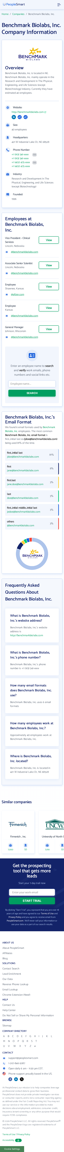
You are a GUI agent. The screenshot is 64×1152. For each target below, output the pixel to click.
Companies (18, 14)
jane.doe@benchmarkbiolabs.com (25, 484)
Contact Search (10, 968)
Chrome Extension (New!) (16, 995)
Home (5, 14)
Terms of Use (47, 914)
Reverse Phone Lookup (15, 984)
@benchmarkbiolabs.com (24, 252)
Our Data (7, 979)
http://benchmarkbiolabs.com (28, 112)
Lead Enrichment (11, 974)
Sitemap (6, 1025)
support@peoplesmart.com (23, 1058)
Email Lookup (10, 989)
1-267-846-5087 (16, 1063)
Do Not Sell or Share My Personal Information (28, 1015)
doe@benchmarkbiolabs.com (22, 498)
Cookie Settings (12, 1149)
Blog (5, 958)
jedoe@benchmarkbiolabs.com (23, 512)
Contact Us (8, 1005)
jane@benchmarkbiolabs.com (23, 471)
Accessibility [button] (8, 1140)
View (49, 240)
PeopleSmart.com (15, 921)
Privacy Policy (15, 917)
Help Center (9, 1010)
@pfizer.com (17, 295)
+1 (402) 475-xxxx (21, 162)
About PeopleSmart (13, 948)
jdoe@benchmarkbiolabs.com (23, 457)
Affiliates (7, 953)
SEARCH (32, 393)
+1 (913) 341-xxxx (20, 155)
